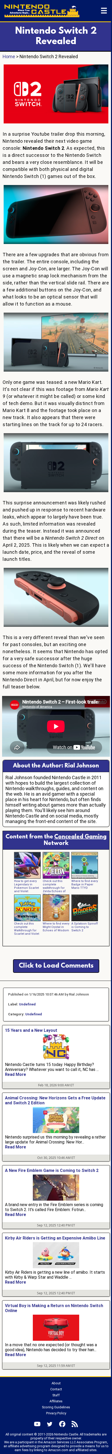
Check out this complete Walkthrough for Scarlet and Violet (26, 928)
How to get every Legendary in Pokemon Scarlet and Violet (26, 886)
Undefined (27, 1004)
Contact (56, 1389)
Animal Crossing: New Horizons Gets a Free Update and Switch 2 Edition (55, 1100)
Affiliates (56, 1401)
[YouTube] (37, 1424)
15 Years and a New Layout (31, 1030)
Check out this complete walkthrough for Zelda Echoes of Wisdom (54, 887)
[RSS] (74, 1424)
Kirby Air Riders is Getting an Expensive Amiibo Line (55, 1238)
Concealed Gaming (80, 837)
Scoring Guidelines (56, 1407)
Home (9, 56)
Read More (15, 1074)
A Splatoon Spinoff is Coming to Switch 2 (84, 927)
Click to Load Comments (56, 966)
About (56, 1383)
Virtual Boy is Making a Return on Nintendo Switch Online (54, 1308)
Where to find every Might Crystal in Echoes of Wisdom (56, 927)
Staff (56, 1395)
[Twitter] (49, 1424)
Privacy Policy (56, 1413)
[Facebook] (62, 1424)
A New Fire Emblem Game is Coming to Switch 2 (51, 1170)
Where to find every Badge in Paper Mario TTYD (84, 884)
